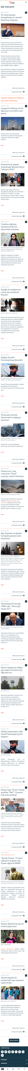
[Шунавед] (7, 1069)
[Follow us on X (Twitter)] (16, 1051)
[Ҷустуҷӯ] (24, 1069)
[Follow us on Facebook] (5, 1051)
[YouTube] (13, 1069)
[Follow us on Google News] (2, 1051)
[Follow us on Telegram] (19, 1051)
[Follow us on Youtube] (9, 1051)
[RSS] (23, 1051)
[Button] (18, 88)
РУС (19, 1069)
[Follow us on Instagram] (12, 1051)
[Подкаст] (2, 1055)
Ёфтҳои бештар (14, 1040)
